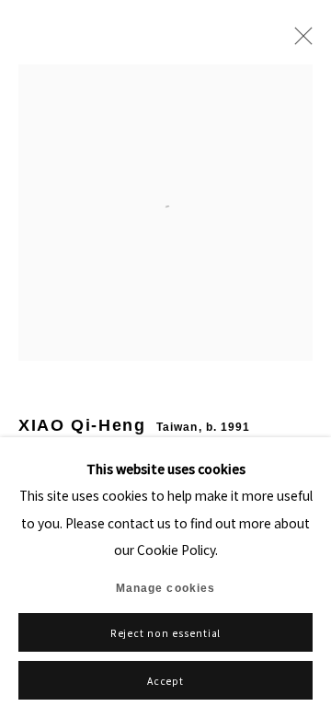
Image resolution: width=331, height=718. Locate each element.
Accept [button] (166, 681)
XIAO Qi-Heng (82, 425)
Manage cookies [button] (165, 588)
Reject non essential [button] (166, 633)
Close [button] (299, 41)
